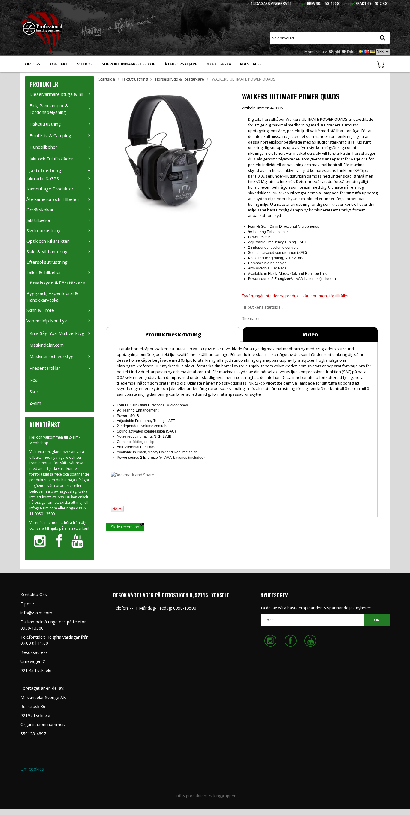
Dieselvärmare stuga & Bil (56, 94)
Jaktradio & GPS (42, 178)
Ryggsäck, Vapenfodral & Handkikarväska (52, 296)
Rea (33, 380)
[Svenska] (361, 51)
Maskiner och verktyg (51, 356)
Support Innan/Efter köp (128, 64)
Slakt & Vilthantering (47, 251)
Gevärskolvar (40, 210)
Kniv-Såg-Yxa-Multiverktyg (56, 333)
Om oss (32, 64)
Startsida (106, 79)
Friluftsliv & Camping (50, 135)
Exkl (350, 51)
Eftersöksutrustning (47, 262)
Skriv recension (125, 526)
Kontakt (58, 64)
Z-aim (35, 403)
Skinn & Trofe (40, 310)
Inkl (337, 51)
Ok (376, 619)
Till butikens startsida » (262, 307)
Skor (33, 391)
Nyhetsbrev (218, 64)
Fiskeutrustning (45, 124)
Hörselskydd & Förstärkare (55, 283)
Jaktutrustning (45, 170)
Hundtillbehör (43, 147)
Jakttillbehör (38, 220)
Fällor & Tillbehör (43, 272)
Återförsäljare (180, 64)
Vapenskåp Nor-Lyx (46, 321)
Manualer (251, 64)
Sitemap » (251, 318)
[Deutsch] (372, 51)
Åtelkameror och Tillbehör (53, 199)
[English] (366, 51)
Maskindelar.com (46, 345)
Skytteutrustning (43, 230)
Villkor (85, 64)
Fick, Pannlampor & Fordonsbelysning (48, 108)
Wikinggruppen (223, 795)
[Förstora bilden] (167, 152)
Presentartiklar (44, 368)
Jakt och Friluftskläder (51, 159)
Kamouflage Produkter (50, 189)
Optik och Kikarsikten (48, 241)
